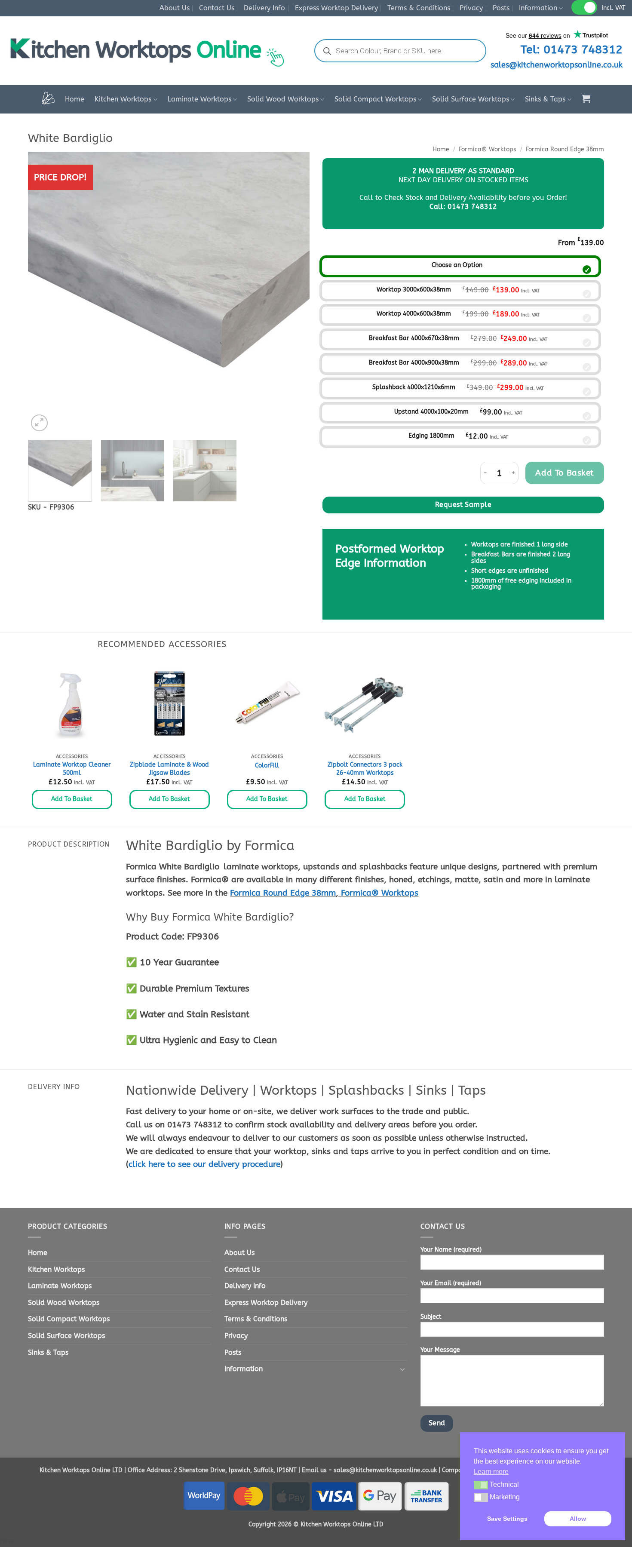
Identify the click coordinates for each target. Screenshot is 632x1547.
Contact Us (216, 8)
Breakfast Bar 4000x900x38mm (414, 362)
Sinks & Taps (545, 99)
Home (74, 99)
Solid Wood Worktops (283, 99)
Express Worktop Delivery (336, 8)
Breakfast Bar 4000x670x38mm (414, 338)
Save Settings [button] (507, 1518)
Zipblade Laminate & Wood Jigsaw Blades (169, 769)
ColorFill (267, 765)
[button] (586, 98)
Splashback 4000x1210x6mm (413, 387)
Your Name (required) (451, 1249)
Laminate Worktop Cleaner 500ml (72, 769)
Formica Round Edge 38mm (565, 149)
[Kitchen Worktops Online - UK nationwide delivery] (151, 51)
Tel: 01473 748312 (572, 49)
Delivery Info (264, 8)
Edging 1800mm (431, 435)
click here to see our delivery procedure (204, 1164)
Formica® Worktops (487, 149)
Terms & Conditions (418, 8)
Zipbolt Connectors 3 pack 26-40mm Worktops (365, 769)
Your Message (440, 1350)
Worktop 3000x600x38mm (414, 289)
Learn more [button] (491, 1471)
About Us (175, 8)
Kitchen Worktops (123, 99)
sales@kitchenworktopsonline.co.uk (557, 65)
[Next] (293, 292)
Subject (431, 1316)
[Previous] (44, 292)
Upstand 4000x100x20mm (431, 411)
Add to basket (564, 473)
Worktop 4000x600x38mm (414, 313)
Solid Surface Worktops (470, 99)
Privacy (471, 8)
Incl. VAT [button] (613, 8)
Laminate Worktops (199, 99)
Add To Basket (71, 799)
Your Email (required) (450, 1283)
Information (538, 8)
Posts (501, 8)
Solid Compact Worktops (375, 99)
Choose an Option (457, 265)
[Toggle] (402, 1369)
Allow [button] (578, 1518)
